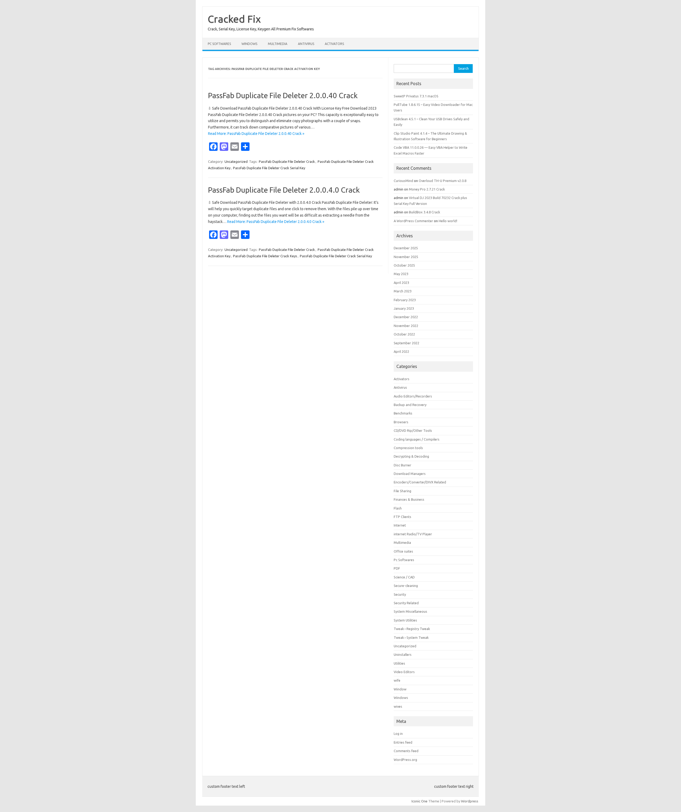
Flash (398, 508)
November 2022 (406, 326)
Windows (249, 43)
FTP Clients (402, 517)
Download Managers (410, 473)
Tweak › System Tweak (411, 637)
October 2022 (404, 334)
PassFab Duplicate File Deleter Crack (287, 161)
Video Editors (404, 672)
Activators (334, 43)
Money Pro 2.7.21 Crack (427, 189)
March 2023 (403, 291)
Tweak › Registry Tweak (412, 629)
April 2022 (401, 351)
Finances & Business (409, 499)
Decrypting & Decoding (411, 456)
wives (398, 706)
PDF (397, 568)
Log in (398, 733)
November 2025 (406, 257)
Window (400, 689)
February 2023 (405, 300)
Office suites (403, 551)
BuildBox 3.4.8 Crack (424, 212)
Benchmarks (403, 413)
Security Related (406, 603)
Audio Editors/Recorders (413, 396)
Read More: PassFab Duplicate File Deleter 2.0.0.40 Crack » (256, 133)
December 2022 (406, 317)
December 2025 (406, 248)
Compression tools (408, 448)
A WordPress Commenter (413, 221)
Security (400, 594)
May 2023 (401, 274)
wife (397, 680)
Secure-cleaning (406, 585)
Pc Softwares (219, 43)
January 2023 (404, 308)
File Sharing (402, 491)
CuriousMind (403, 181)
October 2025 (404, 265)
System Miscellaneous (410, 611)
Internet (400, 525)
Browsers (401, 422)
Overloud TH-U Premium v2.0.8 (442, 181)
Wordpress (469, 801)
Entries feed (403, 742)
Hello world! (448, 221)
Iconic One (419, 801)
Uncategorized (236, 161)
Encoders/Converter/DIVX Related (420, 482)
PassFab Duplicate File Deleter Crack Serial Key (269, 168)
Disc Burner (402, 465)
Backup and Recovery (410, 405)
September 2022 (406, 343)
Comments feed (406, 751)
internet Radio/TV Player (413, 534)
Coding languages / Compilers (416, 439)
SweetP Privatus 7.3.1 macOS (416, 96)
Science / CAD (404, 577)
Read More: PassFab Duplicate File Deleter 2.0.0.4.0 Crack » (275, 221)
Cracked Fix (234, 18)
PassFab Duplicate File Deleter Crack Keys (265, 256)
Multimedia (277, 43)
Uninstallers (403, 654)
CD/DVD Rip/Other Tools (413, 430)
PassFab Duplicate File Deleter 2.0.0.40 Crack (283, 95)
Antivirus (306, 43)
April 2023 (401, 282)
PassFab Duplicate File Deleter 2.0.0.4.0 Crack (284, 190)
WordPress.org (405, 759)
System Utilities (405, 620)
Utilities (399, 663)
